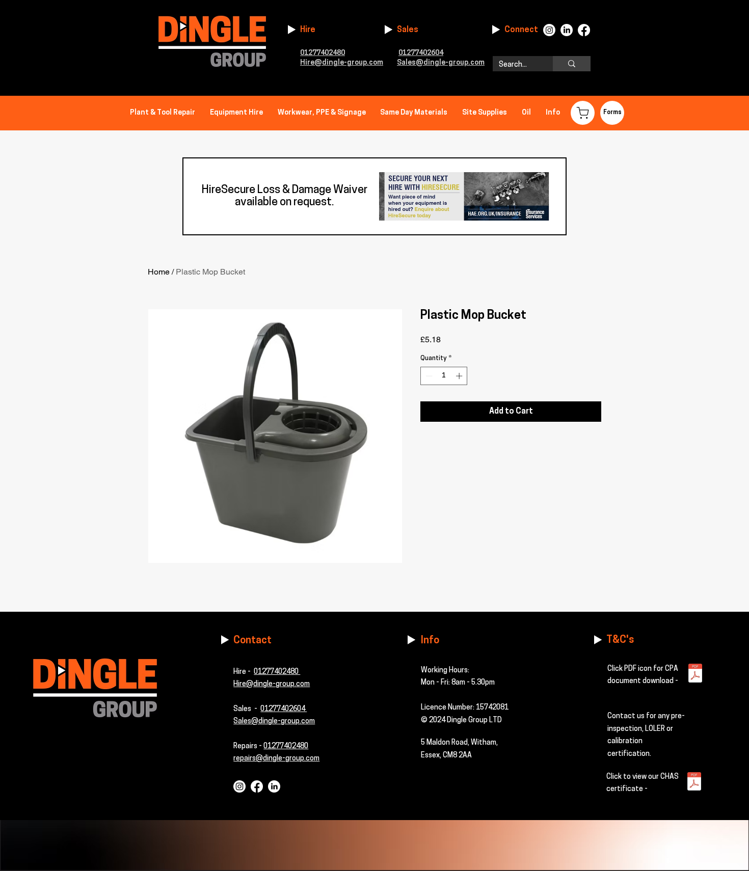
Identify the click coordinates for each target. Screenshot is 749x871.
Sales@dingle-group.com (274, 721)
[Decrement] (428, 376)
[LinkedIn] (566, 30)
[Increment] (460, 376)
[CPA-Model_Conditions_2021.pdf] (695, 675)
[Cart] (583, 113)
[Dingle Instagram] (239, 786)
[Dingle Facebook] (257, 786)
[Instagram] (549, 30)
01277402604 (420, 53)
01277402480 (277, 672)
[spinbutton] (444, 376)
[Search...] (572, 63)
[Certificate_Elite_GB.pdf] (694, 783)
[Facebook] (584, 30)
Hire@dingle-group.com (341, 63)
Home (159, 272)
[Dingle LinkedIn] (274, 786)
